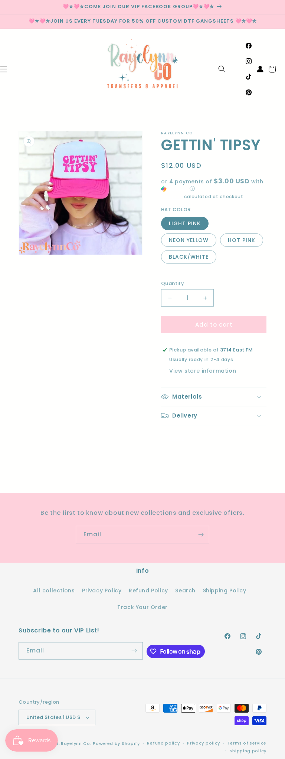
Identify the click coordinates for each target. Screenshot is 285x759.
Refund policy (163, 743)
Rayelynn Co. (76, 743)
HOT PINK (241, 240)
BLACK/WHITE (189, 257)
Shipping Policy (224, 590)
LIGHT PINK (185, 223)
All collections (54, 590)
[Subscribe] (201, 534)
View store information (202, 370)
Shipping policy (248, 751)
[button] (222, 69)
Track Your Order (142, 607)
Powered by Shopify (116, 743)
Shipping (172, 196)
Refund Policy (148, 590)
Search (185, 590)
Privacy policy (203, 743)
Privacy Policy (101, 590)
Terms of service (246, 743)
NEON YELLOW (189, 240)
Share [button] (176, 439)
